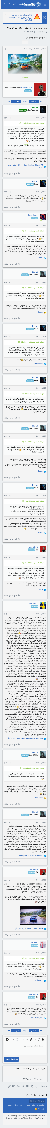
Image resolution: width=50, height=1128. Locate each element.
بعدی (17, 101)
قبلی (33, 101)
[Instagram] (40, 1121)
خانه (42, 1109)
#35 (5, 337)
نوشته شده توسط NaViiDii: (34, 393)
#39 (5, 557)
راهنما (10, 1105)
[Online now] (41, 220)
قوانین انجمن (30, 1105)
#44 (5, 953)
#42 (5, 822)
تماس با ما (40, 1105)
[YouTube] (32, 1121)
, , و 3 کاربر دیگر (25, 738)
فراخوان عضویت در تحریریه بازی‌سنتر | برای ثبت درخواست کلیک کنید (20, 17)
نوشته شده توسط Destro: (34, 231)
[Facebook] (44, 1121)
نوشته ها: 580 (28, 48)
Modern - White (36, 1101)
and (30, 856)
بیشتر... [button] (25, 77)
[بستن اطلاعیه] (6, 15)
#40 (5, 614)
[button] (44, 4)
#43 (5, 880)
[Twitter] (36, 1121)
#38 (5, 495)
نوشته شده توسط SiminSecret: (32, 342)
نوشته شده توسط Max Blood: (33, 768)
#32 (5, 192)
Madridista (41, 32)
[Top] (39, 1109)
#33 (5, 225)
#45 (5, 1005)
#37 (5, 436)
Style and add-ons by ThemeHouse (19, 1118)
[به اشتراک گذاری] (5, 49)
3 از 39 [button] (25, 101)
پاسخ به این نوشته (10, 173)
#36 (5, 388)
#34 (5, 282)
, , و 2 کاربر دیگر (29, 928)
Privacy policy (18, 1105)
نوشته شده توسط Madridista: (33, 123)
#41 (5, 763)
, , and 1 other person (25, 166)
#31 (5, 118)
